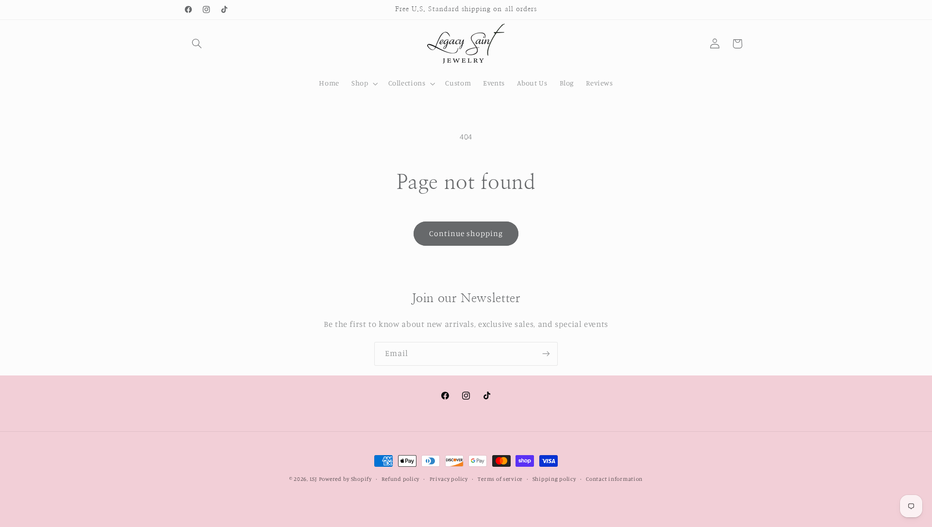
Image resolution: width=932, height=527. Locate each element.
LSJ (313, 479)
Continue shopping (466, 233)
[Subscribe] (546, 354)
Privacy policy (449, 479)
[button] (197, 44)
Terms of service (500, 479)
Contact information (614, 479)
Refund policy (400, 479)
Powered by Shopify (345, 479)
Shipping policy (554, 479)
